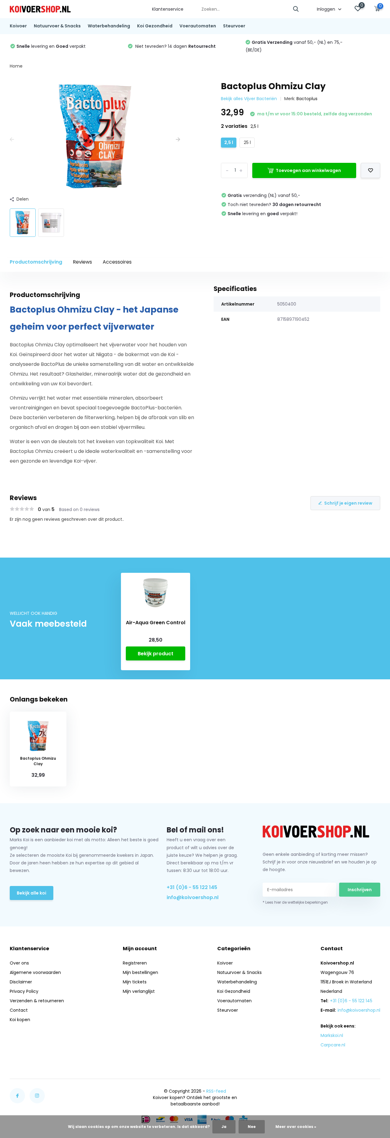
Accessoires (117, 261)
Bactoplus (306, 99)
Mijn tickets (135, 982)
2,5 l (228, 142)
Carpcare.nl (333, 1045)
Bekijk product (155, 653)
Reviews (82, 261)
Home (16, 66)
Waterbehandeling (109, 26)
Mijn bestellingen (140, 972)
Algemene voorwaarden (35, 972)
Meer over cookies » (295, 1126)
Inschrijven (360, 890)
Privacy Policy (24, 991)
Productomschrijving (36, 261)
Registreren (135, 963)
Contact (19, 1010)
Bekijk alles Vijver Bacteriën (249, 99)
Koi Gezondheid (154, 26)
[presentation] (12, 139)
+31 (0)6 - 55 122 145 (192, 887)
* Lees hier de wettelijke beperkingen (295, 902)
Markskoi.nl (332, 1035)
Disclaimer (21, 982)
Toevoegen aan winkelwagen (308, 170)
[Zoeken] (296, 9)
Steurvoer (234, 26)
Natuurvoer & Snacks (57, 26)
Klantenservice (167, 9)
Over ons (19, 963)
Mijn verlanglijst (139, 991)
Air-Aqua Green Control (155, 623)
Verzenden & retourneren (37, 1001)
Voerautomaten (197, 26)
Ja (224, 1126)
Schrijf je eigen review (348, 503)
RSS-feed (216, 1091)
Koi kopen (20, 1020)
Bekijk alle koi (31, 893)
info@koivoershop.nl (192, 897)
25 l (247, 142)
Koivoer (18, 26)
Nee (252, 1126)
